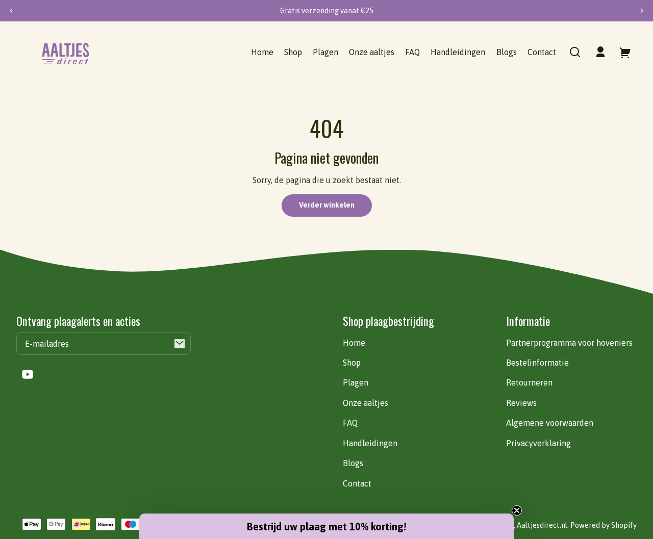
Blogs (353, 463)
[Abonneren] (179, 343)
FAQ (350, 422)
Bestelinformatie (537, 362)
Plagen (355, 382)
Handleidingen (370, 443)
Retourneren (529, 382)
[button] (575, 52)
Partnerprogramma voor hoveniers (569, 342)
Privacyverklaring (538, 443)
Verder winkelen (327, 205)
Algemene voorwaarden (549, 422)
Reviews (521, 402)
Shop (352, 362)
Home (354, 342)
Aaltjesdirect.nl (542, 525)
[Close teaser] (517, 510)
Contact (357, 483)
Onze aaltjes (365, 402)
